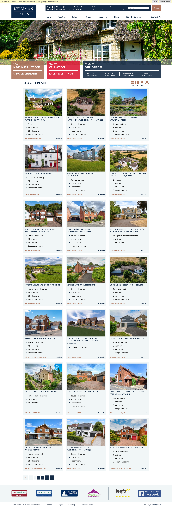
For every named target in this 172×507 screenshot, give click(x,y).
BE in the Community (135, 17)
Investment (102, 17)
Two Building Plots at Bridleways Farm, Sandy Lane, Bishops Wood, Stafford (83, 341)
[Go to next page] (47, 477)
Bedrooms (95, 7)
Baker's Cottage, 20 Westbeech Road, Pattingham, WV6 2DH (127, 393)
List (137, 86)
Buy (48, 7)
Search (156, 8)
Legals (60, 504)
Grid (132, 86)
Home (48, 17)
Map (142, 86)
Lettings (87, 17)
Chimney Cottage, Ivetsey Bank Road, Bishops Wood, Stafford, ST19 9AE (127, 231)
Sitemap (71, 504)
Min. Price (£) (60, 7)
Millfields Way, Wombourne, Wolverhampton (38, 449)
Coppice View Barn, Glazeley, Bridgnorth (81, 175)
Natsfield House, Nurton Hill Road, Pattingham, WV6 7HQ (42, 119)
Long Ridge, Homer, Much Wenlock (126, 285)
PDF (147, 86)
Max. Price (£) (78, 7)
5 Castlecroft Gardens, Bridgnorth (127, 338)
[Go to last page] (52, 477)
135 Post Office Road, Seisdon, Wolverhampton (124, 119)
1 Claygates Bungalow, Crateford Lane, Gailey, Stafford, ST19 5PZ (128, 175)
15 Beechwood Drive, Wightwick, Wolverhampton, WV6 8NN (40, 231)
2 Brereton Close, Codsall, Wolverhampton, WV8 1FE (80, 231)
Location (110, 7)
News (116, 17)
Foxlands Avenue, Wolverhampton (126, 448)
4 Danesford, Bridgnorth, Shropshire (42, 392)
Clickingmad (155, 504)
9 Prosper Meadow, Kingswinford (40, 338)
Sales (74, 17)
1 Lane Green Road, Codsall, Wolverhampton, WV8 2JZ (80, 449)
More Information (165, 2)
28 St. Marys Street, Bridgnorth (39, 173)
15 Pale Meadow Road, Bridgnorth (83, 392)
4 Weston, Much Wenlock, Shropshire (42, 285)
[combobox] (138, 8)
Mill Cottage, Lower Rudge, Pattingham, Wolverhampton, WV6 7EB (85, 119)
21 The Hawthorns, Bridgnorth (81, 285)
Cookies (49, 504)
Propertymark (87, 504)
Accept (155, 2)
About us (62, 17)
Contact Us (156, 17)
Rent (49, 9)
